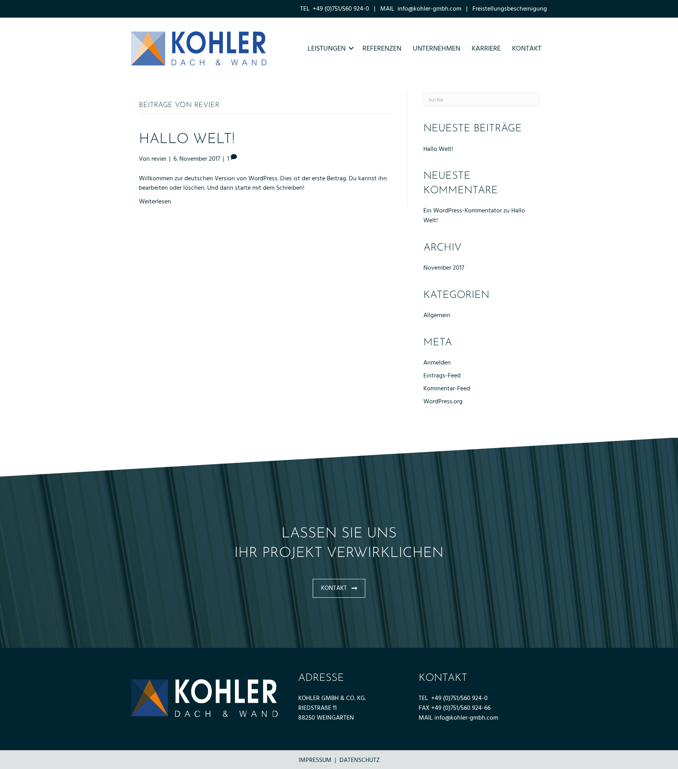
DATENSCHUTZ (359, 760)
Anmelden (437, 362)
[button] (339, 588)
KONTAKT (526, 48)
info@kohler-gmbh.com (429, 9)
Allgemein (436, 315)
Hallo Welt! (187, 139)
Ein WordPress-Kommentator (462, 210)
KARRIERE (486, 48)
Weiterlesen (155, 201)
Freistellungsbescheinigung (509, 9)
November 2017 (443, 268)
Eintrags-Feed (442, 375)
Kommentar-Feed (446, 388)
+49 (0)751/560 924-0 (459, 698)
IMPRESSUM (315, 760)
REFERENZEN (382, 48)
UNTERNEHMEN (436, 48)
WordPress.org (443, 401)
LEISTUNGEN (327, 48)
